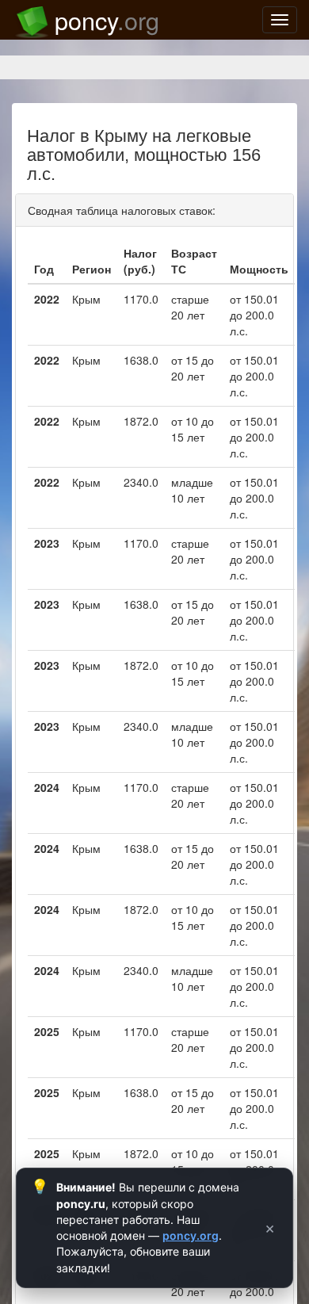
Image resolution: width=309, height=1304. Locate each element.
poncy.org (190, 1235)
